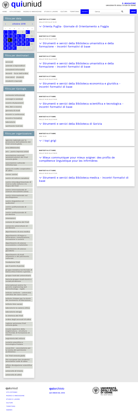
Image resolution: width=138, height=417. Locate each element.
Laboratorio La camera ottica (18, 308)
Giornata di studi (13, 110)
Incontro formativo (14, 118)
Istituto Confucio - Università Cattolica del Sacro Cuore (18, 294)
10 (14, 36)
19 (23, 40)
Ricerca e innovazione (32, 11)
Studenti (20, 77)
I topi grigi (49, 140)
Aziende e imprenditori (15, 66)
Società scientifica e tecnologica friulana (14, 343)
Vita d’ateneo (15, 11)
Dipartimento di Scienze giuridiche (16, 250)
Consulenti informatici (15, 70)
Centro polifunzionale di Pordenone (16, 213)
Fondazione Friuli (13, 262)
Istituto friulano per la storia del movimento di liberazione (18, 299)
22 (5, 44)
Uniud (133, 11)
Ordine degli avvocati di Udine (18, 319)
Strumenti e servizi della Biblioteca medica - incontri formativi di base (83, 179)
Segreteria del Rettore (15, 338)
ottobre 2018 (19, 23)
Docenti (9, 73)
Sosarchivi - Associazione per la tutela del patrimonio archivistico (18, 350)
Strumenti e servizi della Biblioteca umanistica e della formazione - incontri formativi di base (76, 45)
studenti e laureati (14, 81)
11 (18, 36)
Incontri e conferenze (15, 114)
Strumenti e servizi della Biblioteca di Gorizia (72, 123)
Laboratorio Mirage (14, 312)
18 (18, 40)
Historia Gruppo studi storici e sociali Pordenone (18, 280)
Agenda (85, 11)
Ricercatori (10, 77)
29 (5, 48)
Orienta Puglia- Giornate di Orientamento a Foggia (75, 26)
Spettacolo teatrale (14, 126)
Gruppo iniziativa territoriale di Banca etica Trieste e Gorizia (19, 271)
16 (9, 40)
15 (5, 40)
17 (14, 40)
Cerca (97, 12)
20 (27, 40)
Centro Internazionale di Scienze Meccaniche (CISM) (17, 191)
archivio (56, 388)
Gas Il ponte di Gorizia (15, 266)
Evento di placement (15, 103)
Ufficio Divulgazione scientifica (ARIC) (19, 366)
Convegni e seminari (14, 99)
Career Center (12, 174)
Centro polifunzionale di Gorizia (16, 208)
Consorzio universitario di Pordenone (16, 227)
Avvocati (9, 62)
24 (14, 44)
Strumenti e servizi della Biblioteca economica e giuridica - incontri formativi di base (79, 85)
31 (14, 48)
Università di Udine (14, 375)
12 (23, 36)
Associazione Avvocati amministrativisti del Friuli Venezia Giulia (17, 157)
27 (27, 44)
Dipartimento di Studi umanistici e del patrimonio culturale (17, 256)
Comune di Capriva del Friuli (17, 222)
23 (9, 44)
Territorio (74, 11)
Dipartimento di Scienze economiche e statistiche (17, 244)
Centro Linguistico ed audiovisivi (15, 202)
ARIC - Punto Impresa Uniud (17, 151)
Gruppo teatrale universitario (18, 275)
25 (18, 44)
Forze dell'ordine (21, 73)
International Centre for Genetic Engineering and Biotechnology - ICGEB (16, 287)
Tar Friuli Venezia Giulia (15, 356)
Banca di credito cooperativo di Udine (18, 170)
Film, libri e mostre (14, 107)
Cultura (63, 11)
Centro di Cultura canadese (17, 178)
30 (9, 48)
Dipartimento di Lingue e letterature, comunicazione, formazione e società (18, 237)
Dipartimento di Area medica (18, 232)
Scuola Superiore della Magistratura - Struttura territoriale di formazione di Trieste (18, 332)
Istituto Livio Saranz (14, 304)
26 (23, 44)
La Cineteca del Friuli (14, 316)
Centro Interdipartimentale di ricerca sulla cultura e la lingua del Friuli (18, 184)
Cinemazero (11, 218)
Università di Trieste (14, 371)
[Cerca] (122, 11)
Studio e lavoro (51, 11)
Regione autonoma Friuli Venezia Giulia (16, 324)
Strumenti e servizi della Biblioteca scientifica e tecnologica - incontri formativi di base (81, 105)
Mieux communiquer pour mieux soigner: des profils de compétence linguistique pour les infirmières (77, 159)
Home (4, 11)
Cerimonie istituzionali (15, 95)
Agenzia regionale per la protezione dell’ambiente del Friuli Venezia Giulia (18, 142)
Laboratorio (10, 122)
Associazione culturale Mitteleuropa (15, 164)
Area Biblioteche (13, 148)
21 (31, 40)
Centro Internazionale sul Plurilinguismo (16, 196)
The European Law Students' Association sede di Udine (18, 360)
